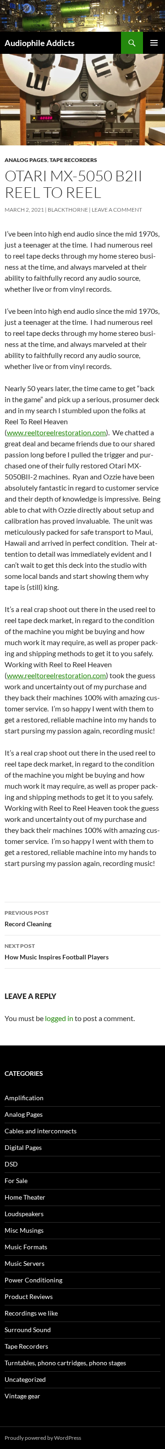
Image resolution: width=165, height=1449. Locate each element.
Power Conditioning (33, 1280)
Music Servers (24, 1263)
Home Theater (25, 1197)
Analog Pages (26, 159)
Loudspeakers (24, 1214)
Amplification (24, 1098)
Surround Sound (28, 1330)
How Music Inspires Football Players (57, 951)
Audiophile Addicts (40, 43)
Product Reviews (29, 1296)
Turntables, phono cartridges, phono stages (65, 1363)
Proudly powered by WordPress (43, 1437)
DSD (11, 1164)
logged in (59, 1018)
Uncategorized (25, 1379)
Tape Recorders (73, 159)
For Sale (16, 1180)
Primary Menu (154, 43)
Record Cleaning (28, 918)
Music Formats (26, 1247)
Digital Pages (23, 1147)
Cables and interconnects (41, 1131)
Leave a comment (117, 209)
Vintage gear (22, 1396)
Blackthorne (68, 209)
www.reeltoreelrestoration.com (56, 432)
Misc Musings (24, 1230)
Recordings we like (31, 1313)
